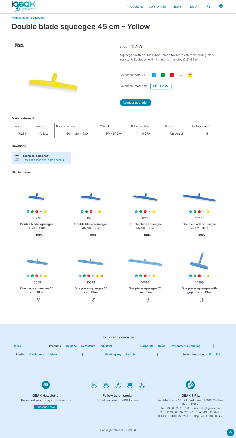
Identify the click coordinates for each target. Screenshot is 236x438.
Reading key (113, 354)
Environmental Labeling (185, 345)
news (177, 6)
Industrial (106, 345)
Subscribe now (46, 407)
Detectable (88, 345)
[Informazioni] (33, 118)
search (130, 354)
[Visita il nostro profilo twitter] (142, 387)
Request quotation (135, 102)
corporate (157, 6)
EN (218, 354)
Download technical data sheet (42, 159)
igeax (17, 345)
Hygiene (71, 345)
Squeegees (38, 17)
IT (210, 354)
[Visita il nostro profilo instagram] (106, 387)
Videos (53, 354)
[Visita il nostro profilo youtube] (130, 387)
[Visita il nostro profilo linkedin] (94, 387)
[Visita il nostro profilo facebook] (118, 387)
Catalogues (36, 354)
